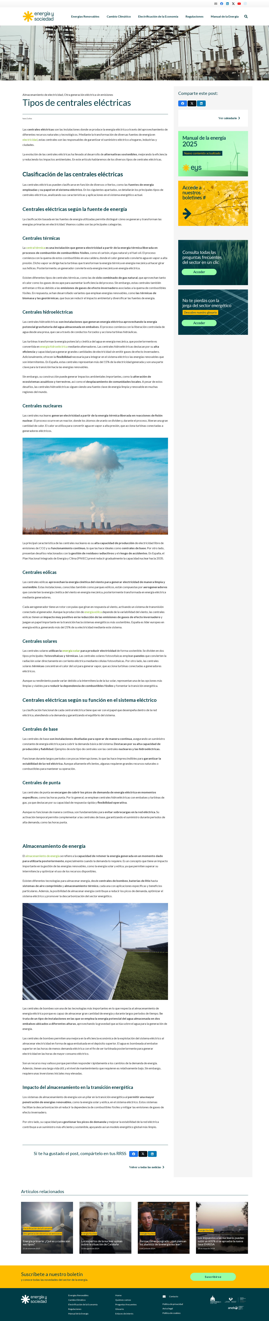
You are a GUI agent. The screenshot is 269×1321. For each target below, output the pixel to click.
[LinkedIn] (227, 4)
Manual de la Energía (78, 1313)
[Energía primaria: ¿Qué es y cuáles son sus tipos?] (47, 1228)
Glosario (119, 1309)
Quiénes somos (123, 1300)
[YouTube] (239, 4)
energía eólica (93, 612)
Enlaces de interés (124, 1313)
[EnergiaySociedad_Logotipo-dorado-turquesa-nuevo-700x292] (38, 16)
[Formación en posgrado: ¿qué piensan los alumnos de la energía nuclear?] (164, 1228)
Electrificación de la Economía (83, 1304)
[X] (233, 4)
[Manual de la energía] (213, 153)
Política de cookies (171, 1313)
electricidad (30, 139)
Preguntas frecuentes (126, 1304)
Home (118, 1295)
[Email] (216, 4)
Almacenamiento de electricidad (43, 94)
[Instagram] (245, 4)
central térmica (35, 247)
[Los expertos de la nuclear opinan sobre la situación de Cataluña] (105, 1228)
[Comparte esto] (133, 1154)
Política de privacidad (172, 1304)
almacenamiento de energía (42, 856)
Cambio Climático (76, 1300)
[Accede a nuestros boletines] (213, 208)
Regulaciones (74, 1309)
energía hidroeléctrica (54, 346)
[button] (101, 16)
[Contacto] (165, 1296)
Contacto (173, 1296)
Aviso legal (167, 1308)
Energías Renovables (78, 1295)
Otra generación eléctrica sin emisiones (88, 94)
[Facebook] (222, 4)
